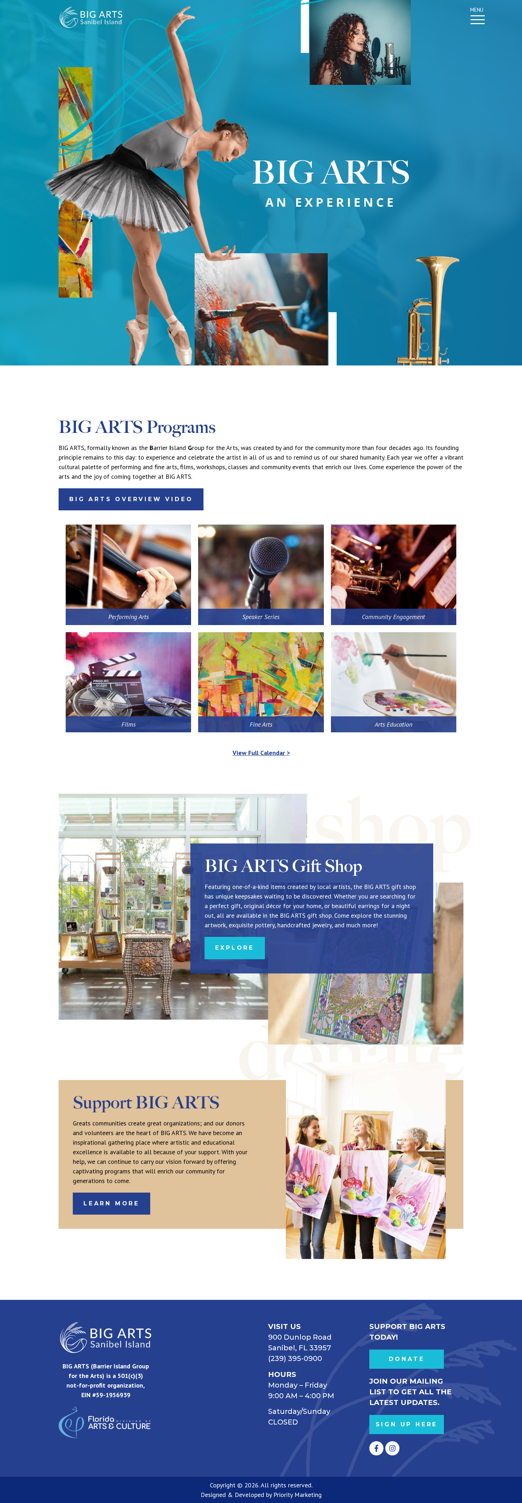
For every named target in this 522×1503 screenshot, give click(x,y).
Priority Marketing (297, 1495)
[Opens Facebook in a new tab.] (376, 1448)
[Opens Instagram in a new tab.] (392, 1448)
